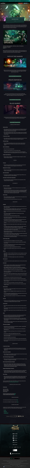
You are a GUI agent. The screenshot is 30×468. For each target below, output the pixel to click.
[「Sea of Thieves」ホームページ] (9, 3)
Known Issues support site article (14, 381)
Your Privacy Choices (7, 466)
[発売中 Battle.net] (15, 445)
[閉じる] (29, 0)
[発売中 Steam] (15, 440)
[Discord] (20, 416)
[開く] (28, 3)
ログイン (26, 3)
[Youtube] (19, 416)
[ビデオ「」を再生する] (15, 37)
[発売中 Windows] (15, 438)
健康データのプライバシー (24, 466)
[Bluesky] (20, 447)
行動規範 (18, 466)
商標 (20, 466)
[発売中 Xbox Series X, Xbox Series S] (15, 434)
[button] (15, 458)
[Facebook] (9, 447)
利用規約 (11, 466)
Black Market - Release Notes (15, 122)
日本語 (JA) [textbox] (13, 458)
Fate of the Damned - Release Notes (15, 76)
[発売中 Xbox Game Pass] (15, 442)
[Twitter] (15, 416)
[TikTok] (21, 416)
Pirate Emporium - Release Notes (15, 99)
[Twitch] (16, 416)
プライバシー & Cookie (14, 466)
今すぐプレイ (20, 3)
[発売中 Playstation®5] (15, 436)
